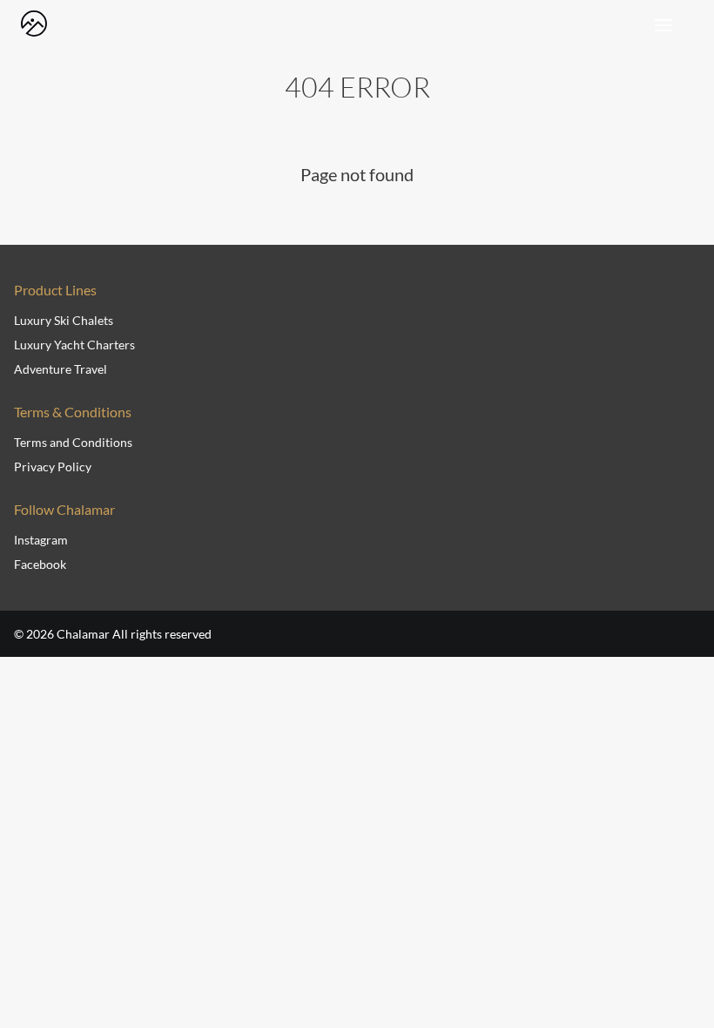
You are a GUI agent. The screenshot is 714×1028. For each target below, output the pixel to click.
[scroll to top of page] (681, 961)
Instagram (41, 539)
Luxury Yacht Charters (74, 344)
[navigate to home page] (34, 23)
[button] (659, 15)
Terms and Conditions (73, 442)
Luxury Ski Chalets (63, 320)
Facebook (40, 564)
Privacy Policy (52, 466)
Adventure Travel (60, 369)
